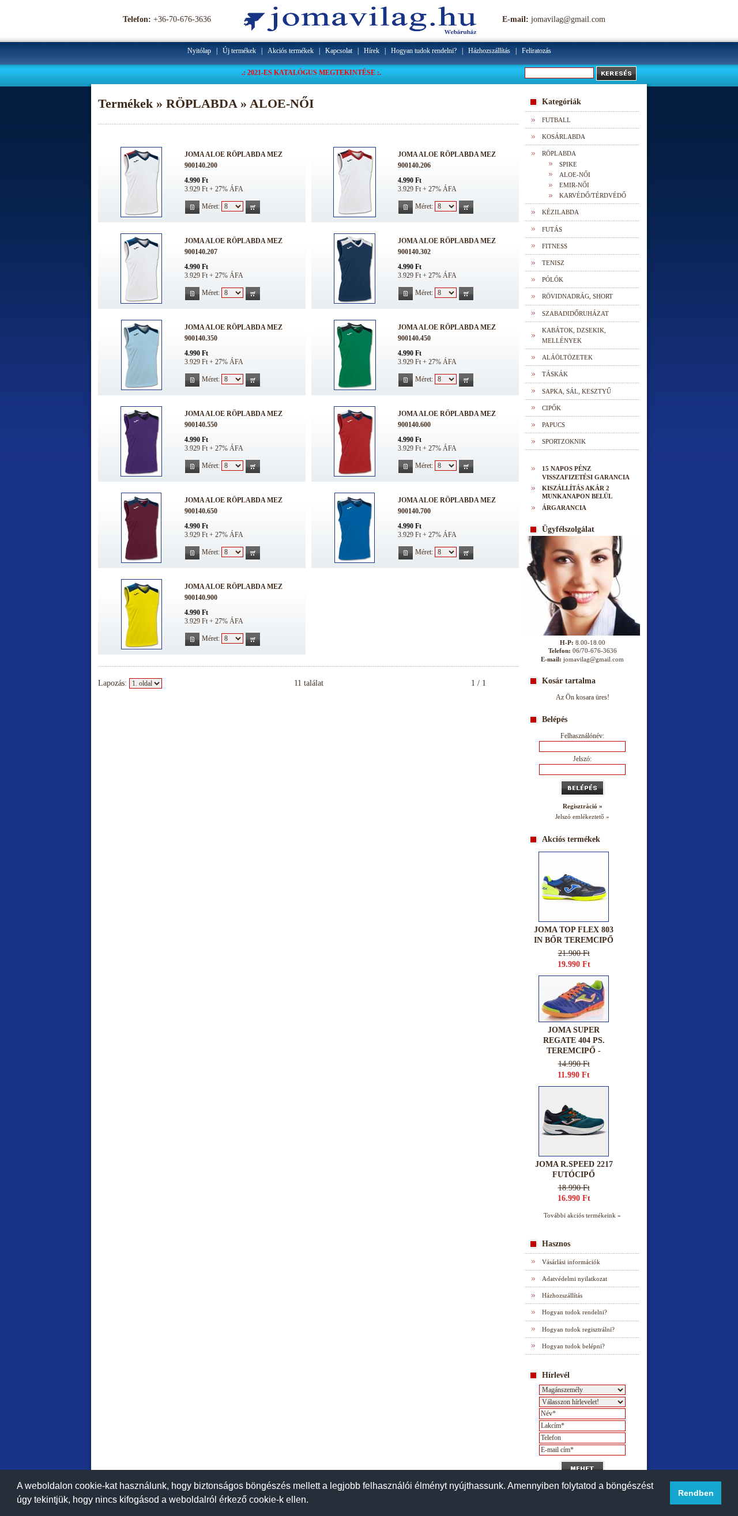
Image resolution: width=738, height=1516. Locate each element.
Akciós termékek (291, 51)
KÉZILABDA (560, 212)
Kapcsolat (338, 51)
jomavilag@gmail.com (568, 19)
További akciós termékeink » (582, 1215)
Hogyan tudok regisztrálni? (578, 1329)
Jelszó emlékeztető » (582, 816)
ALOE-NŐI (574, 174)
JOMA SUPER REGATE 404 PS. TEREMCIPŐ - (574, 1040)
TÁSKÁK (555, 374)
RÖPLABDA (559, 153)
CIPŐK (551, 407)
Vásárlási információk (571, 1261)
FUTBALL (556, 119)
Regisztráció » (583, 806)
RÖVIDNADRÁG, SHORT (577, 296)
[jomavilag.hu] (360, 31)
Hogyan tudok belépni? (573, 1346)
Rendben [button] (696, 1493)
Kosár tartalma (569, 680)
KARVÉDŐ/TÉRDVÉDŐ (592, 195)
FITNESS (554, 246)
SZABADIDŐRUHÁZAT (575, 313)
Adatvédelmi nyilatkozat (574, 1278)
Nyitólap (199, 51)
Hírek (371, 51)
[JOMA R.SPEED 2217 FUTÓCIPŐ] (574, 1154)
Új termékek (239, 51)
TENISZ (553, 262)
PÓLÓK (552, 279)
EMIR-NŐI (574, 185)
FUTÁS (552, 229)
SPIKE (568, 164)
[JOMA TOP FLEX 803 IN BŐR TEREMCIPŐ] (574, 919)
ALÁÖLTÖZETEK (567, 357)
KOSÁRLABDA (563, 136)
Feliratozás (536, 51)
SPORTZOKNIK (564, 441)
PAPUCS (553, 424)
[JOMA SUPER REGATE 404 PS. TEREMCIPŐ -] (574, 1019)
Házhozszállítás (489, 51)
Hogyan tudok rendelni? (424, 51)
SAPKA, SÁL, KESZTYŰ (576, 391)
